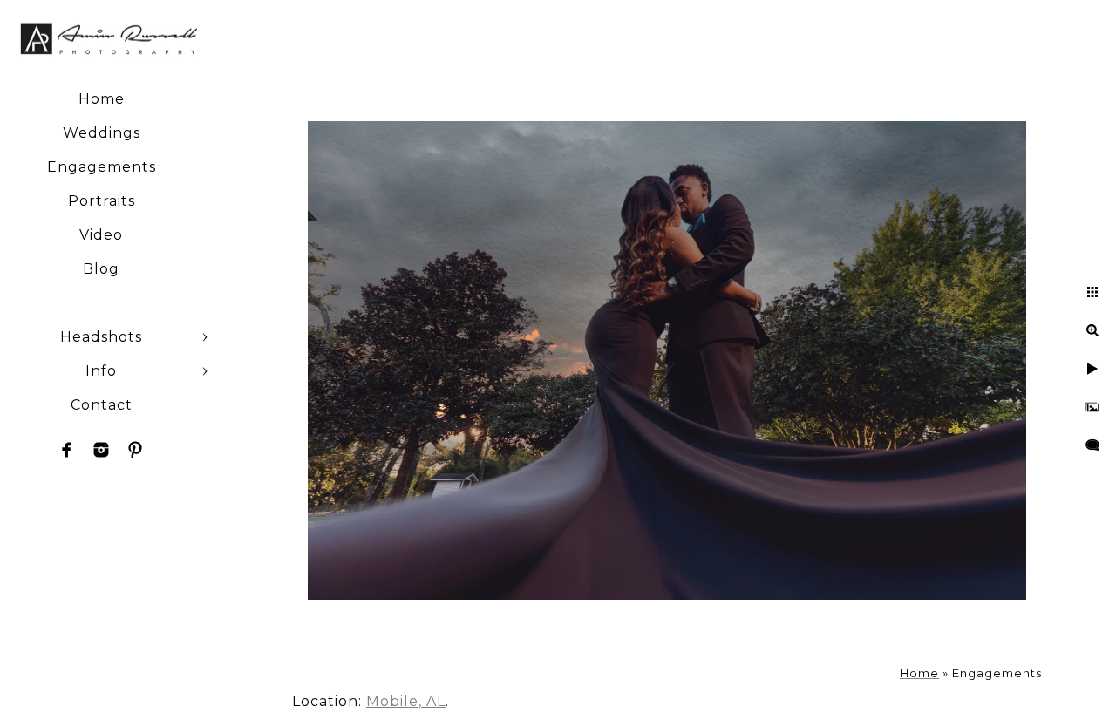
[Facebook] (67, 450)
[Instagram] (101, 450)
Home (101, 99)
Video (101, 235)
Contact (102, 405)
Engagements (101, 167)
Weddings (101, 133)
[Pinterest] (135, 450)
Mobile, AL (406, 701)
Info (101, 371)
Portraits (101, 201)
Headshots (101, 337)
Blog (101, 269)
